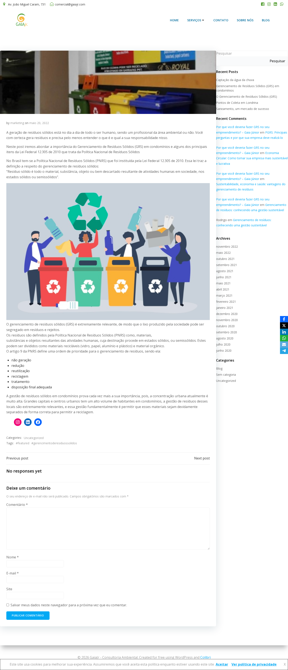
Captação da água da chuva (235, 80)
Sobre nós (245, 20)
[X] (284, 325)
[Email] (284, 344)
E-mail (12, 573)
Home (174, 20)
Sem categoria (226, 375)
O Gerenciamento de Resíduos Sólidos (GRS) (246, 97)
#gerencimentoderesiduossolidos (54, 443)
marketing (17, 123)
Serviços (194, 20)
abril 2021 (222, 289)
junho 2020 (223, 351)
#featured (22, 443)
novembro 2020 (227, 320)
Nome (12, 557)
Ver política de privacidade (254, 664)
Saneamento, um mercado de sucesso (242, 109)
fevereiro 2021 (226, 302)
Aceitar (222, 664)
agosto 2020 (224, 338)
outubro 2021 (225, 259)
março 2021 (224, 295)
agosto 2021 (224, 271)
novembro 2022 (227, 246)
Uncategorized (34, 438)
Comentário (17, 504)
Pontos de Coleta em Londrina (237, 103)
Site (9, 589)
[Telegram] (284, 351)
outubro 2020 (225, 326)
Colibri (205, 657)
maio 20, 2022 (39, 123)
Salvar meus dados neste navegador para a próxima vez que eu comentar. (69, 605)
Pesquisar (224, 53)
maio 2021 (223, 283)
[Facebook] (284, 319)
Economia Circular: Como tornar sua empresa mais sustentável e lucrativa (252, 158)
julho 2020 (223, 344)
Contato (220, 20)
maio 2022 (223, 253)
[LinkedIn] (284, 332)
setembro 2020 (226, 332)
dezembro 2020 (227, 314)
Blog (266, 20)
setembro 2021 (226, 265)
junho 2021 (223, 277)
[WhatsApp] (284, 338)
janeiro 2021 (224, 308)
